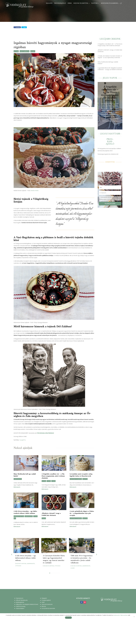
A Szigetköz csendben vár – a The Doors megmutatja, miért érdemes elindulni (53, 476)
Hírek (70, 3)
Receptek (85, 479)
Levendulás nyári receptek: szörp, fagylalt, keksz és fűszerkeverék (81, 475)
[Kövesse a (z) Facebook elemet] (81, 602)
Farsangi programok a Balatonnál (108, 154)
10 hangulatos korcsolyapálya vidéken (109, 148)
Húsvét (33, 51)
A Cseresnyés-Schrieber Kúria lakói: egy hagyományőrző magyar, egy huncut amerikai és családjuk (54, 559)
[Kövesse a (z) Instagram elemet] (85, 602)
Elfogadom (68, 617)
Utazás (53, 481)
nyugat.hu (22, 440)
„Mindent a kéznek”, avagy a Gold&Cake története (51, 514)
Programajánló (60, 3)
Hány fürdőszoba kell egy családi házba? (25, 475)
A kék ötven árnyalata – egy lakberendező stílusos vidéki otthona (25, 512)
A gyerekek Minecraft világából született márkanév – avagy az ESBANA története (110, 68)
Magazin (49, 3)
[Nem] (134, 616)
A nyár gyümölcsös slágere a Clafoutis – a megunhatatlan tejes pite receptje (82, 513)
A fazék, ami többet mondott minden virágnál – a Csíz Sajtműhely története (110, 56)
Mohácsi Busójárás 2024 (105, 151)
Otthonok (18, 566)
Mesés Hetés (34, 190)
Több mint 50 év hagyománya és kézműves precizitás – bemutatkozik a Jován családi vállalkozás (81, 559)
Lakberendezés (18, 479)
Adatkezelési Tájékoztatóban (121, 615)
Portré (49, 481)
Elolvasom (17, 487)
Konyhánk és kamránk (109, 3)
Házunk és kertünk (80, 3)
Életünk (94, 3)
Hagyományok (24, 51)
